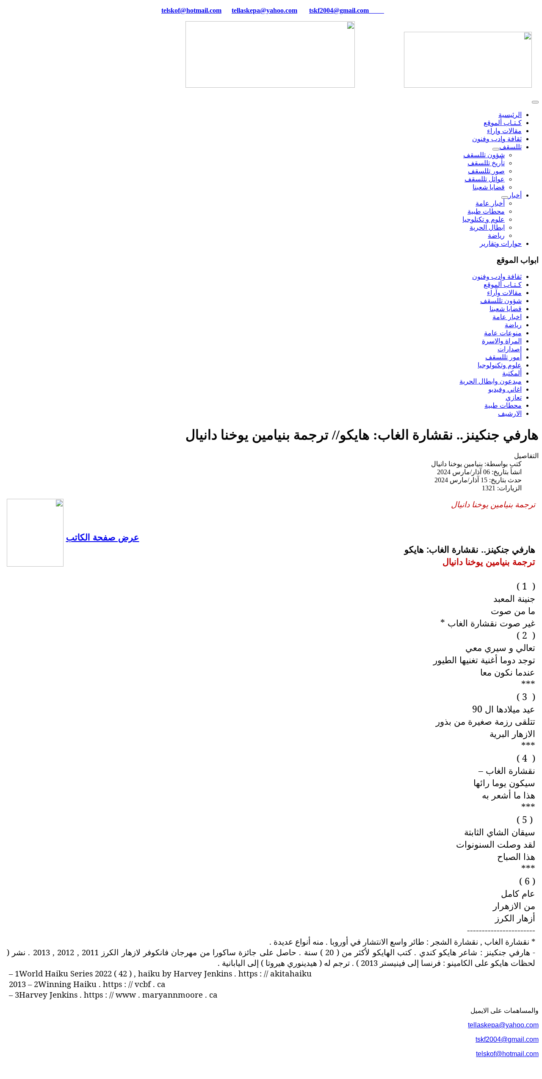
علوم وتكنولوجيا (500, 365)
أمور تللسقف (503, 357)
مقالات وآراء (504, 292)
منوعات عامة (503, 332)
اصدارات (510, 349)
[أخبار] (504, 197)
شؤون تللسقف (484, 155)
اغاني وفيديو (505, 389)
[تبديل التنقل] (535, 102)
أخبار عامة (490, 203)
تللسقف (510, 146)
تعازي (514, 397)
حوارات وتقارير (501, 243)
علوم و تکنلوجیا (483, 219)
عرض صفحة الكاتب (102, 537)
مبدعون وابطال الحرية (490, 381)
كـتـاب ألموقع (503, 122)
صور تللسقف (486, 171)
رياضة (496, 235)
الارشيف (510, 413)
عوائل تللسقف (485, 179)
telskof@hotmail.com (507, 1053)
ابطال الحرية (487, 227)
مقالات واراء (504, 130)
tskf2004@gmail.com (339, 10)
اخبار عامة (507, 316)
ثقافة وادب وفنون (497, 138)
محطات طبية (486, 211)
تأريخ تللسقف (486, 163)
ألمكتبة (512, 373)
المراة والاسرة (502, 341)
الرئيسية (510, 114)
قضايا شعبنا (489, 187)
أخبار (515, 195)
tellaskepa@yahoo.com (264, 10)
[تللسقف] (495, 149)
